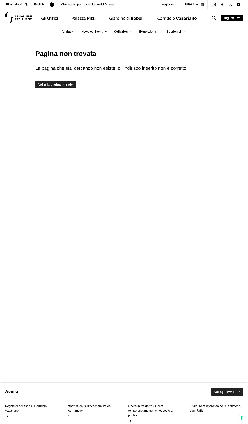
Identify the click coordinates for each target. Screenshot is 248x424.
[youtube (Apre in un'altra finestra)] (238, 4)
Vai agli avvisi (224, 392)
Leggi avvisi (168, 4)
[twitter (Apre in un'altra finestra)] (230, 4)
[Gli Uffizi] (49, 18)
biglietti (229, 18)
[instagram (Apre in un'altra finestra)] (214, 4)
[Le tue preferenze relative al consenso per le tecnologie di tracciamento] (241, 417)
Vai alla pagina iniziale (55, 84)
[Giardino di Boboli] (126, 18)
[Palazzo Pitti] (84, 18)
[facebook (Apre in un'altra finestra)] (222, 4)
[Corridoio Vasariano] (177, 18)
